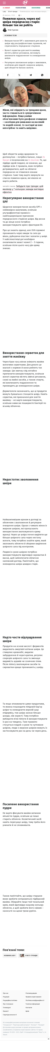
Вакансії (6, 1011)
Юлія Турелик (13, 30)
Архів (27, 1011)
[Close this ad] (48, 1038)
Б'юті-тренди (13, 11)
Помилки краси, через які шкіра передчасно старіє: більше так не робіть (33, 11)
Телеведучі (7, 1007)
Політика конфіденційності (35, 1000)
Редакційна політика (10, 1000)
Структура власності (10, 1015)
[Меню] (4, 3)
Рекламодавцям (31, 993)
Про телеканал (8, 1004)
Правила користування (33, 997)
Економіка (36, 8)
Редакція (6, 997)
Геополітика (21, 8)
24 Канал (6, 8)
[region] (25, 1046)
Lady (4, 11)
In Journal (33, 160)
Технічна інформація (33, 1004)
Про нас (5, 993)
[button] (8, 75)
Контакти (29, 1007)
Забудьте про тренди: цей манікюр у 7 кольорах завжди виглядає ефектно (23, 189)
